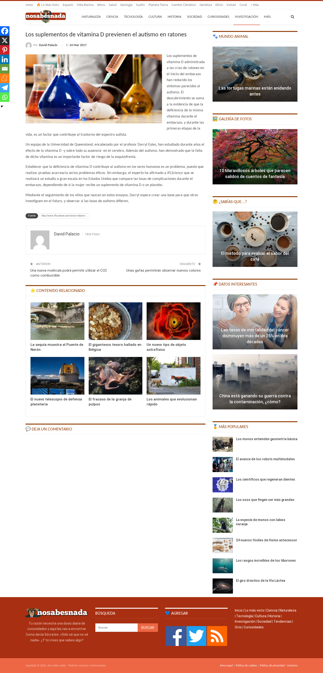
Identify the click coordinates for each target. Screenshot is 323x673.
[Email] (4, 69)
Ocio (238, 627)
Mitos (101, 5)
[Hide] (2, 106)
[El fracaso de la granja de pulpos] (116, 376)
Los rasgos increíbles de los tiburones (266, 560)
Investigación (246, 17)
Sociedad (194, 17)
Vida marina (85, 5)
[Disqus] (115, 498)
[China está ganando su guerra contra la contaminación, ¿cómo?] (255, 382)
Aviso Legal (226, 665)
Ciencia (112, 17)
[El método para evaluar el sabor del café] (255, 239)
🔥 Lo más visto (48, 5)
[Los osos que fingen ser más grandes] (223, 505)
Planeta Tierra (158, 5)
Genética (206, 5)
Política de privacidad (272, 665)
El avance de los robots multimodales (265, 459)
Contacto (292, 665)
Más (255, 5)
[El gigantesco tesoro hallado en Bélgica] (116, 321)
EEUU (219, 5)
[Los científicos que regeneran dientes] (223, 484)
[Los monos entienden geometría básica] (223, 444)
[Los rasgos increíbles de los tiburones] (223, 565)
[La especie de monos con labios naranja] (223, 525)
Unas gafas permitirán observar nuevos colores (163, 270)
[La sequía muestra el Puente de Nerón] (57, 321)
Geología (126, 5)
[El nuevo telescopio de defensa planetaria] (57, 376)
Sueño (140, 5)
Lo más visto (254, 610)
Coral (243, 5)
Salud (113, 5)
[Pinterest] (4, 50)
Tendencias (283, 621)
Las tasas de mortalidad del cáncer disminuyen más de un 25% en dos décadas (255, 335)
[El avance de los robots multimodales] (223, 464)
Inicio (29, 5)
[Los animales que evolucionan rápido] (174, 376)
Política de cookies (246, 665)
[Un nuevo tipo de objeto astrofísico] (174, 321)
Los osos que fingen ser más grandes (265, 500)
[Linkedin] (4, 59)
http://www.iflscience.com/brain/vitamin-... (64, 215)
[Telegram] (4, 87)
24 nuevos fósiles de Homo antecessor (266, 540)
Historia (174, 17)
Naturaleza (91, 17)
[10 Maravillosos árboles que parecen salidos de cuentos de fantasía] (255, 157)
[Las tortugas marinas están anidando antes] (255, 74)
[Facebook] (4, 31)
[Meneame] (4, 78)
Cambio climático (183, 5)
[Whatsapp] (4, 97)
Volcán (231, 5)
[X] (4, 40)
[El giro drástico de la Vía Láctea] (223, 586)
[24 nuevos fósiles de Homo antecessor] (223, 545)
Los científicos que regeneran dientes (265, 479)
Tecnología (133, 17)
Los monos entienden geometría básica (266, 439)
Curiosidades (218, 17)
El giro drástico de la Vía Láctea (260, 580)
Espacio (68, 5)
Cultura (155, 17)
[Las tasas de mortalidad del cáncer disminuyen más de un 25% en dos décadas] (255, 322)
